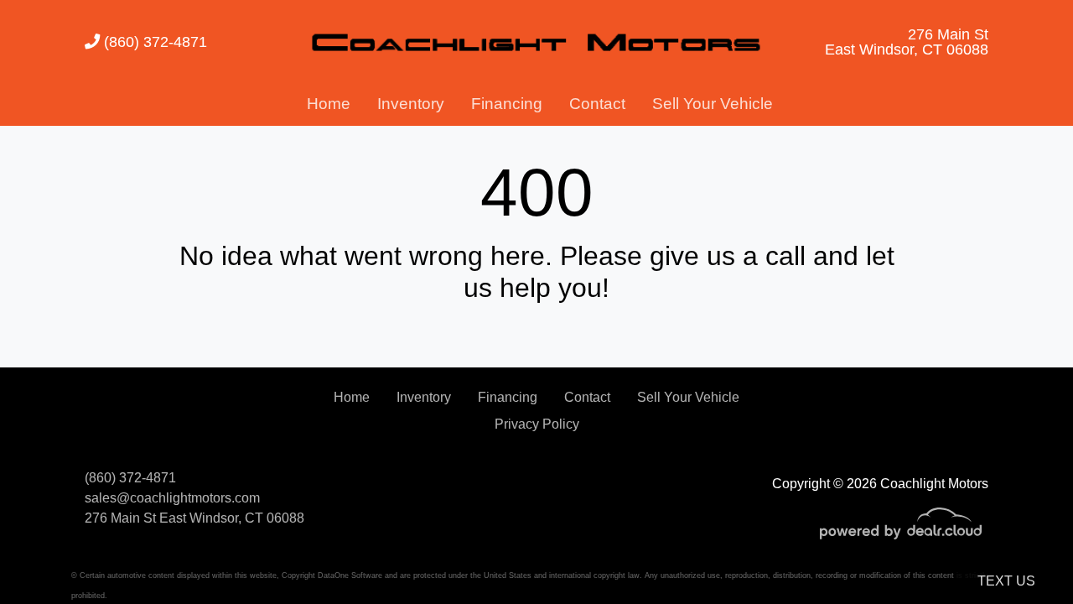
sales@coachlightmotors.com (172, 498)
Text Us (1006, 581)
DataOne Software (350, 575)
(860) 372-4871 (153, 41)
